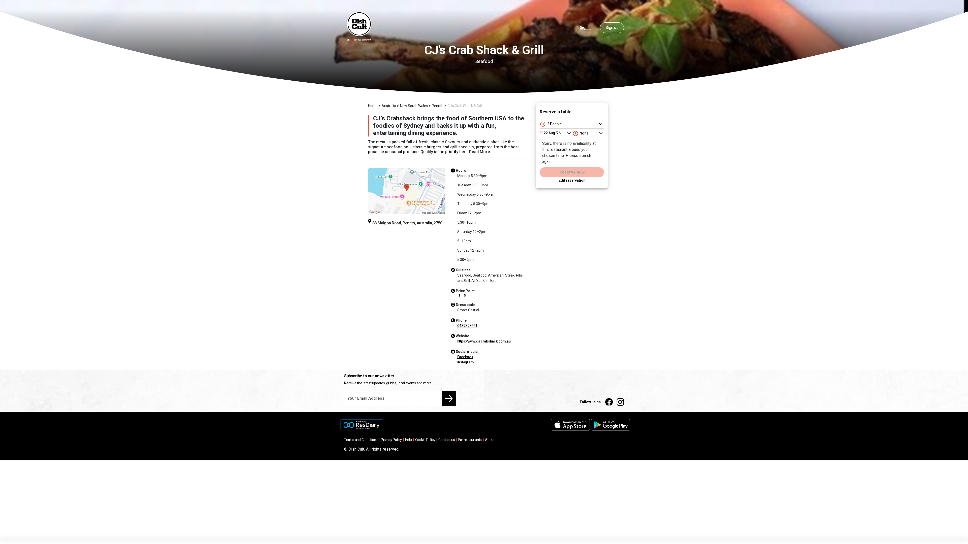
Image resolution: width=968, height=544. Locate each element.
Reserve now (572, 172)
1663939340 (467, 326)
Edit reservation (572, 180)
